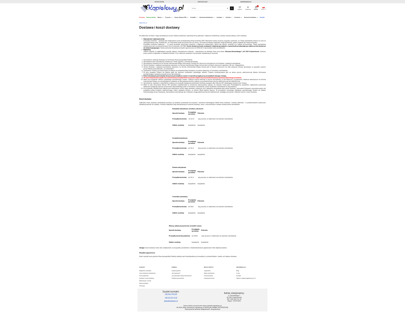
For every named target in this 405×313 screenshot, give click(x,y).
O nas (238, 273)
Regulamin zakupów (145, 270)
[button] (232, 8)
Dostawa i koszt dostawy (146, 278)
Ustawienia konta (209, 278)
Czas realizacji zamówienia (147, 273)
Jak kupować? (176, 273)
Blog (237, 270)
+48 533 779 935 (159, 1)
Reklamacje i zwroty (145, 281)
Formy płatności (144, 275)
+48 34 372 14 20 (202, 1)
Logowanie (207, 270)
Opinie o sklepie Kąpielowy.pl (245, 278)
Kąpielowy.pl (143, 23)
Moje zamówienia (209, 273)
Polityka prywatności (178, 278)
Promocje (142, 286)
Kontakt (238, 275)
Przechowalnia (208, 275)
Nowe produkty (143, 283)
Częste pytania (176, 270)
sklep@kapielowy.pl (245, 1)
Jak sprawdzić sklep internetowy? (182, 275)
